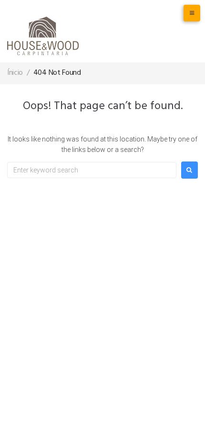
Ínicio (15, 73)
